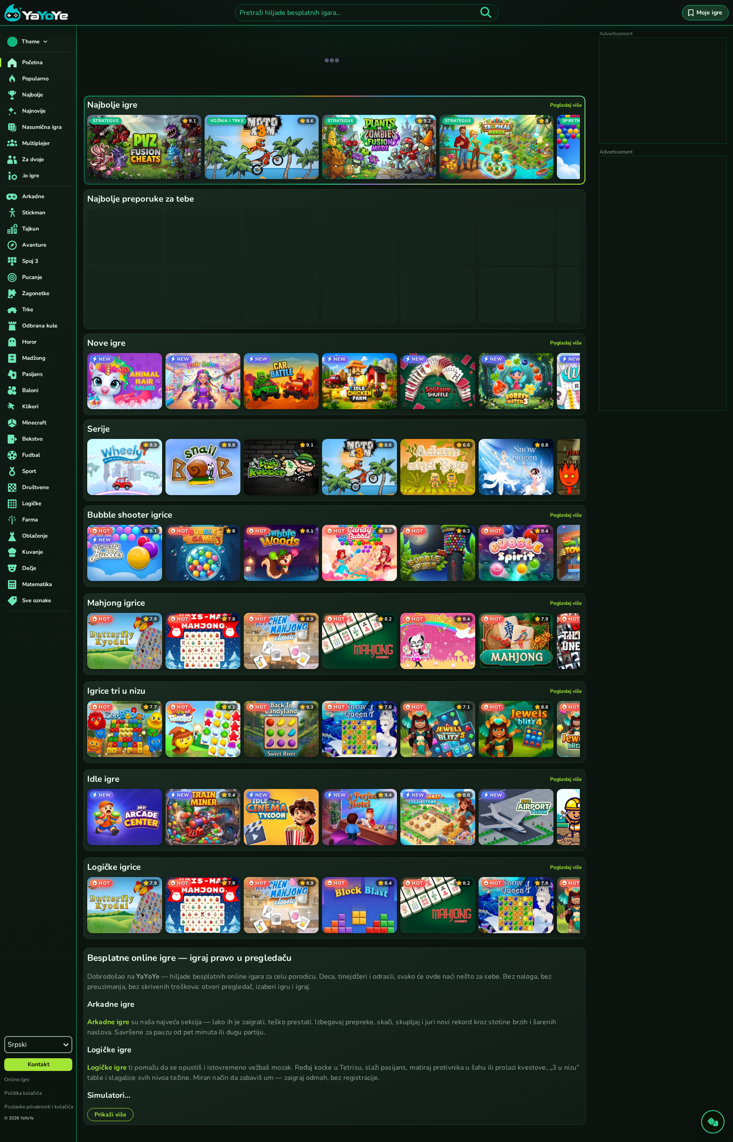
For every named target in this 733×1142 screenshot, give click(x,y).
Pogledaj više (566, 105)
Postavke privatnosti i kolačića (38, 1106)
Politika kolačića (23, 1093)
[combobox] (367, 12)
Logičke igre (107, 1067)
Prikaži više (110, 1115)
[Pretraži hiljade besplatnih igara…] (486, 12)
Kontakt (38, 1064)
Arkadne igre (108, 1022)
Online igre (16, 1079)
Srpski (17, 1044)
